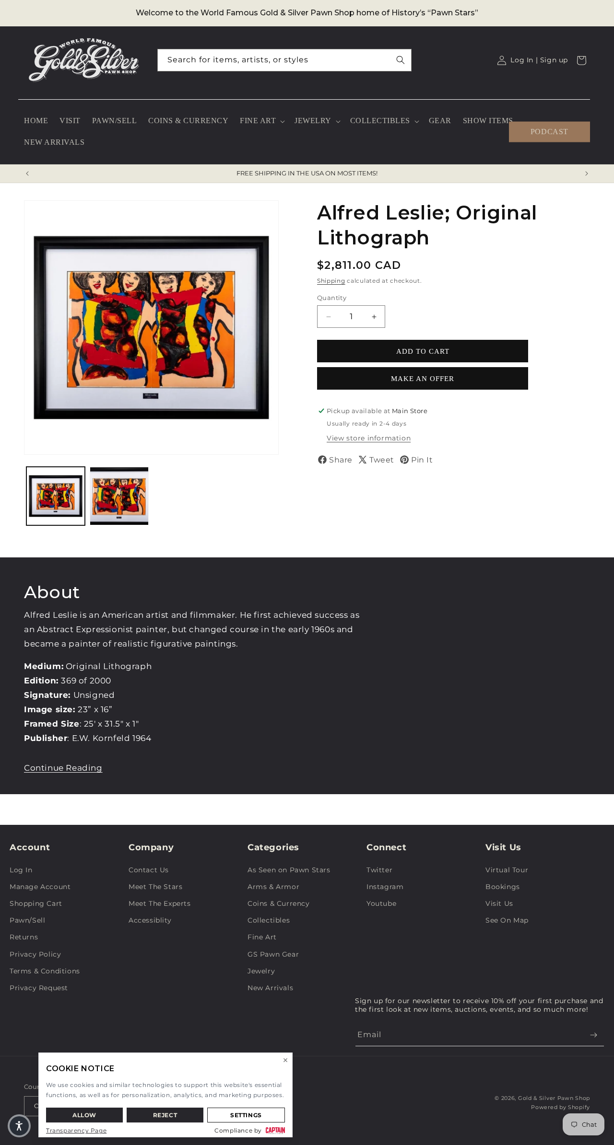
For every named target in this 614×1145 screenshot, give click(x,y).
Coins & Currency (279, 903)
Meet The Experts (160, 903)
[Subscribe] (593, 1035)
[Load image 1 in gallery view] (55, 496)
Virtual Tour (506, 870)
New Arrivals (270, 987)
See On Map (507, 920)
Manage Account (40, 886)
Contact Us (149, 870)
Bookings (502, 886)
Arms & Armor (273, 886)
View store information (369, 438)
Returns (24, 937)
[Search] (400, 59)
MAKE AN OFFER (422, 378)
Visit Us (499, 903)
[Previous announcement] (27, 173)
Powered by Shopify (560, 1107)
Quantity (331, 297)
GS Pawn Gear (273, 954)
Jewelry (261, 971)
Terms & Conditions (45, 971)
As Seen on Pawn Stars (289, 870)
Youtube (381, 903)
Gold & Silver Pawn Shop (554, 1098)
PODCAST (549, 131)
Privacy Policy (35, 954)
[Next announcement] (586, 173)
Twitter (379, 870)
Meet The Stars (155, 886)
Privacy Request (39, 987)
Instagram (384, 886)
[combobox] (284, 60)
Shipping (331, 280)
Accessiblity (150, 920)
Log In (21, 870)
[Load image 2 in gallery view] (119, 496)
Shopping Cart (36, 903)
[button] (261, 121)
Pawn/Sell (27, 920)
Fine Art (262, 937)
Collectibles (269, 920)
